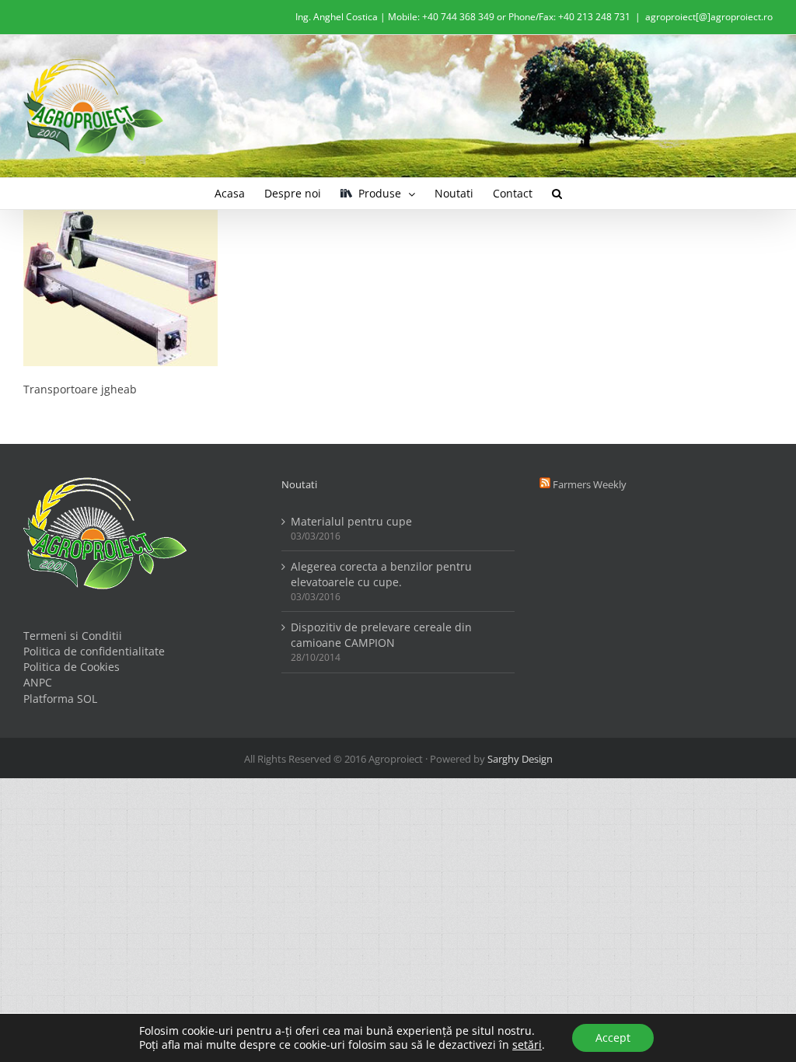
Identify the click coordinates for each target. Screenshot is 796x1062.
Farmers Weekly (590, 484)
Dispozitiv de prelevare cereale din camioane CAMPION (381, 635)
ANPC (37, 682)
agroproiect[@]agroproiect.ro (709, 16)
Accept (612, 1037)
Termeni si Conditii (72, 635)
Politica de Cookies (71, 666)
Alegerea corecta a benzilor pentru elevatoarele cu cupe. (381, 574)
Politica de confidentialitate (94, 651)
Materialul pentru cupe (351, 521)
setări (527, 1045)
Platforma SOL (60, 698)
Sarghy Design (520, 759)
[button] (557, 193)
